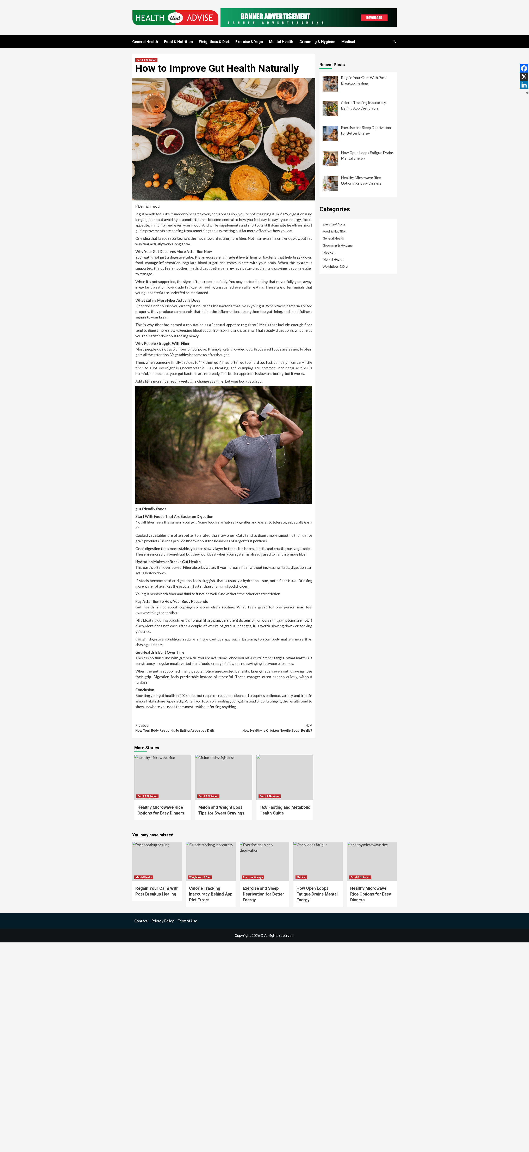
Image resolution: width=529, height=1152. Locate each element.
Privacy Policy (162, 920)
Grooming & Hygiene (317, 41)
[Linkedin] (524, 85)
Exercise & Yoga (249, 41)
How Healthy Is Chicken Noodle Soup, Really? (277, 728)
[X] (524, 77)
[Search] (394, 41)
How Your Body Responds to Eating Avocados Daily (174, 728)
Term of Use (187, 920)
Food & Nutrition (178, 41)
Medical (348, 41)
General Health (145, 41)
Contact (141, 920)
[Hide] (527, 93)
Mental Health (281, 41)
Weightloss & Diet (214, 41)
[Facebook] (524, 68)
